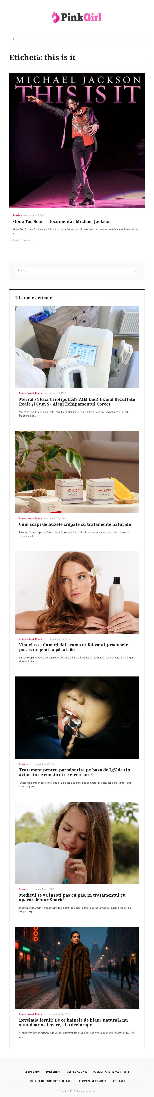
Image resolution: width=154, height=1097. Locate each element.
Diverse (23, 764)
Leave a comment (22, 240)
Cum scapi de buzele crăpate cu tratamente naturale (75, 524)
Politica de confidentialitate (50, 1081)
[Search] (135, 270)
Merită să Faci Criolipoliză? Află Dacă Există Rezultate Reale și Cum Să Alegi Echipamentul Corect (77, 401)
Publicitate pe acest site (111, 1071)
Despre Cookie (76, 1071)
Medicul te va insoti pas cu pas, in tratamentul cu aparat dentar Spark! (72, 897)
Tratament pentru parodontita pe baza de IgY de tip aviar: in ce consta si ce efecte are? (74, 772)
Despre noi (32, 1071)
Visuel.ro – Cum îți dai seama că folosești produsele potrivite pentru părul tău (73, 647)
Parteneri (53, 1071)
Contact (119, 1081)
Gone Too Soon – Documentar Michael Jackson (62, 221)
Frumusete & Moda (30, 393)
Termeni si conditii (93, 1081)
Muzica (17, 215)
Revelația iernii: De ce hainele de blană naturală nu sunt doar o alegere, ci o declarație (73, 1022)
